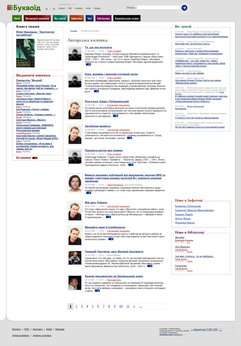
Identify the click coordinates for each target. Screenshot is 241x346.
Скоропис (181, 265)
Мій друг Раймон (96, 202)
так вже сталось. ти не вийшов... (195, 256)
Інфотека (76, 18)
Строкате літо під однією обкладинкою (197, 118)
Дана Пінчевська (115, 185)
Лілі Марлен (182, 246)
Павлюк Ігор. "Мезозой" (29, 80)
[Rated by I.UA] (227, 332)
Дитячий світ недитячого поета (192, 44)
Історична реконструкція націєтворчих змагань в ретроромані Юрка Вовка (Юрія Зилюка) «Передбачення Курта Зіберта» (201, 99)
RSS (70, 8)
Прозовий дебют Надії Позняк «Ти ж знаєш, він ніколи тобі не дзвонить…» (37, 87)
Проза (18, 83)
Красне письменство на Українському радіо (114, 276)
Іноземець (180, 108)
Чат (89, 18)
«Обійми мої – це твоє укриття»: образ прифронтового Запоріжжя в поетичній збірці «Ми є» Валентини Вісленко (200, 63)
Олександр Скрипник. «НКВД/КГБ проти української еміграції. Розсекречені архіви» (34, 128)
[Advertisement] (193, 140)
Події (17, 18)
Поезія (19, 96)
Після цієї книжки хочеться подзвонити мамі (200, 127)
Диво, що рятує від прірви (189, 73)
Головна (73, 31)
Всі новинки (23, 157)
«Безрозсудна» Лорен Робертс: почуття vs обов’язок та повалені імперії (34, 101)
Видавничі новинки (37, 18)
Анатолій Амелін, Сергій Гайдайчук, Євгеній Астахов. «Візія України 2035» (37, 137)
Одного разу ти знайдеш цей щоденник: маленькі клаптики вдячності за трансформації (201, 35)
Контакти (78, 8)
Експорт (62, 8)
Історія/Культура (23, 133)
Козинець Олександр (188, 206)
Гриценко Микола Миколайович (194, 210)
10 (121, 306)
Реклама (97, 8)
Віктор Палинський (195, 106)
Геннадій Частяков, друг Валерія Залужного (114, 251)
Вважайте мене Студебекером (105, 227)
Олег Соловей (114, 51)
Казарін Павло (184, 214)
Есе (188, 242)
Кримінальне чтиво (127, 18)
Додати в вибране (20, 335)
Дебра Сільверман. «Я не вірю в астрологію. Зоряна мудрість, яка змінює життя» (35, 146)
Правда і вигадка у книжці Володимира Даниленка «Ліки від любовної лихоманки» (199, 52)
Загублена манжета (98, 126)
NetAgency (171, 334)
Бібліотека (103, 18)
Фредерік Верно (185, 222)
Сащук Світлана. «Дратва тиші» (34, 93)
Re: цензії (60, 18)
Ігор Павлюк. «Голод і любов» (32, 109)
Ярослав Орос (114, 280)
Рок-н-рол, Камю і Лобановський (107, 101)
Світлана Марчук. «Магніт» (31, 120)
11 (128, 306)
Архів (88, 8)
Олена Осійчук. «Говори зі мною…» (35, 114)
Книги (18, 91)
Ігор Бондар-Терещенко (118, 105)
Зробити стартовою (42, 335)
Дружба (179, 237)
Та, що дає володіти (98, 47)
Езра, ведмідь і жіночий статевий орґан (111, 74)
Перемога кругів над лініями (104, 150)
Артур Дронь (183, 218)
